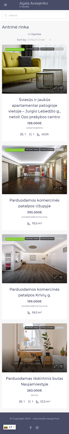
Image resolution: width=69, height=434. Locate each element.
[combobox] (39, 39)
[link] (34, 69)
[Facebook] (31, 427)
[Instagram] (38, 427)
